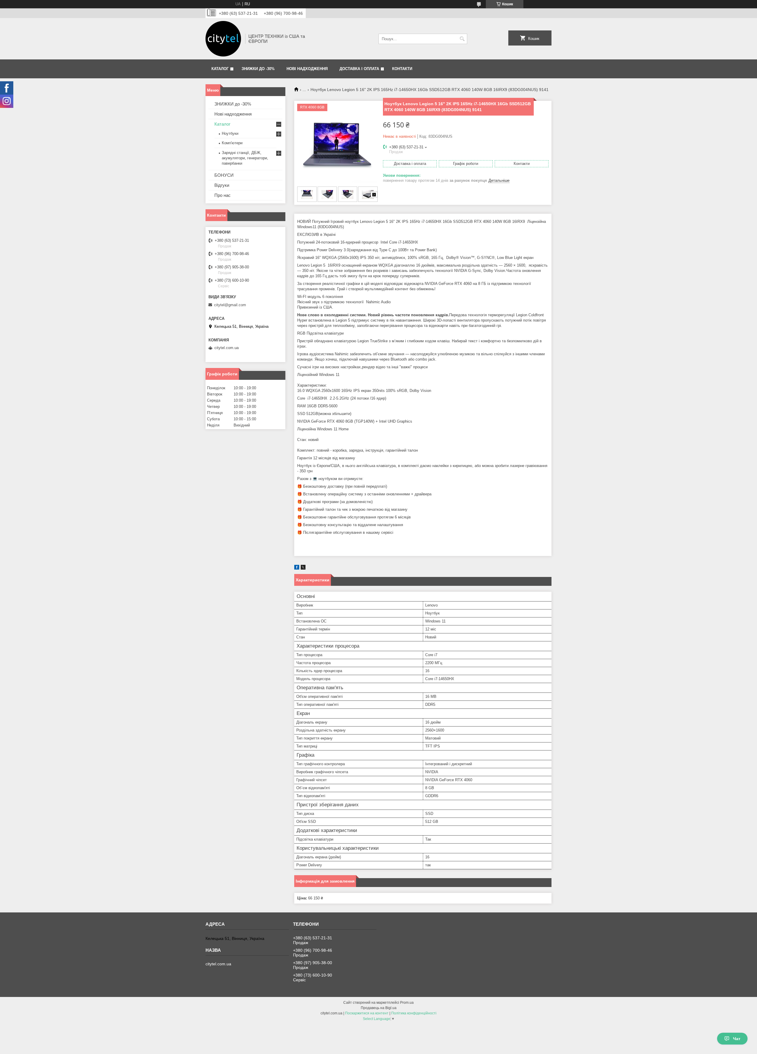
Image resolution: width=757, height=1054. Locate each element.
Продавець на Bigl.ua (379, 1008)
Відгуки (221, 185)
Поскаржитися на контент (367, 1013)
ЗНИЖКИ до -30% (258, 69)
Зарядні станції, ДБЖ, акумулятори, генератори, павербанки (245, 158)
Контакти (402, 69)
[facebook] (296, 568)
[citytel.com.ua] (223, 38)
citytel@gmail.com (230, 305)
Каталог (220, 69)
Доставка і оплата (359, 69)
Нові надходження (307, 69)
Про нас (222, 195)
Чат (736, 1038)
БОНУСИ (224, 175)
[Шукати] (462, 39)
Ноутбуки (230, 133)
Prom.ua (407, 1003)
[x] (303, 568)
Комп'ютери (232, 143)
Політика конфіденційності (413, 1013)
